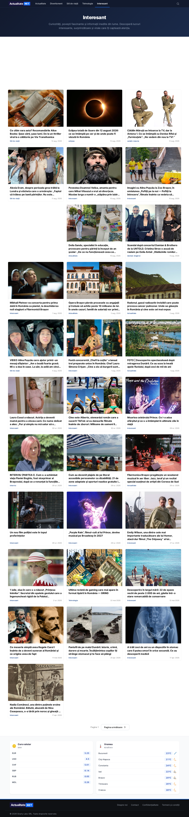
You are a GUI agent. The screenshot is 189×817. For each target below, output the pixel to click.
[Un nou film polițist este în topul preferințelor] (35, 510)
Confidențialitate (150, 805)
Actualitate (19, 3)
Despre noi (122, 805)
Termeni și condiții (170, 805)
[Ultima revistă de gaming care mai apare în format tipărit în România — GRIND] (94, 568)
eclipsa (71, 141)
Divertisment (56, 3)
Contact (135, 805)
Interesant (102, 3)
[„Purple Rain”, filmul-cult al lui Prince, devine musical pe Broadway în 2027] (94, 510)
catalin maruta (133, 141)
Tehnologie (87, 3)
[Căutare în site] (178, 3)
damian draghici (133, 256)
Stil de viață (72, 3)
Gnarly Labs (22, 814)
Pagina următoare (113, 727)
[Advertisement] (94, 64)
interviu (13, 485)
